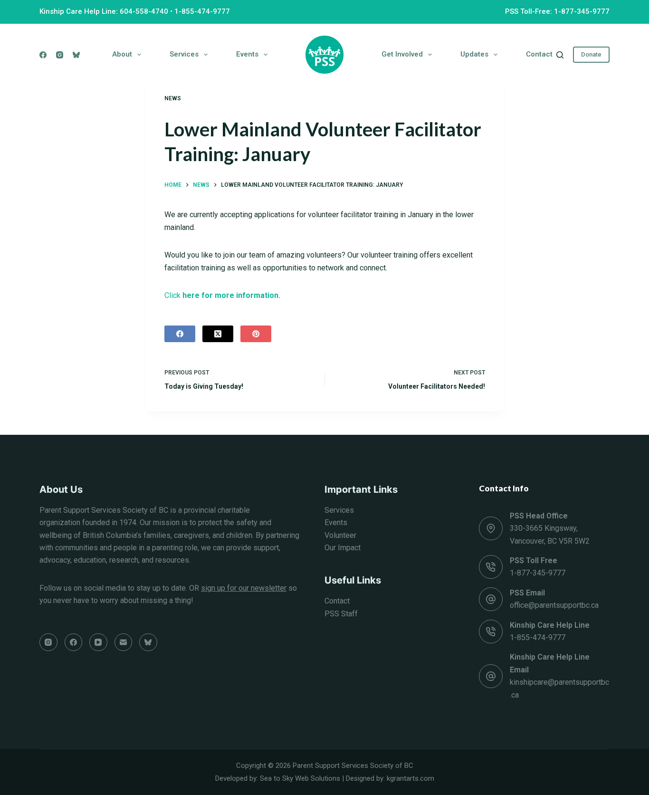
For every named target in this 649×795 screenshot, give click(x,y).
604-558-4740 (144, 11)
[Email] (124, 642)
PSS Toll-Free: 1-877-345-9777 (557, 11)
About (122, 54)
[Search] (559, 54)
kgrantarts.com (410, 778)
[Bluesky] (76, 54)
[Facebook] (43, 54)
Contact (539, 54)
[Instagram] (59, 54)
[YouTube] (98, 642)
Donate (591, 54)
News (172, 98)
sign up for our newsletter (243, 588)
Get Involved (402, 54)
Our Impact (342, 547)
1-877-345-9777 (537, 572)
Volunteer (340, 535)
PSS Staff (341, 613)
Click (223, 295)
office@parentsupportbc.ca (554, 605)
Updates (474, 54)
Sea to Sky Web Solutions (300, 778)
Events (247, 54)
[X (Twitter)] (217, 334)
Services (184, 54)
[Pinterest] (255, 334)
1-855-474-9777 (202, 11)
